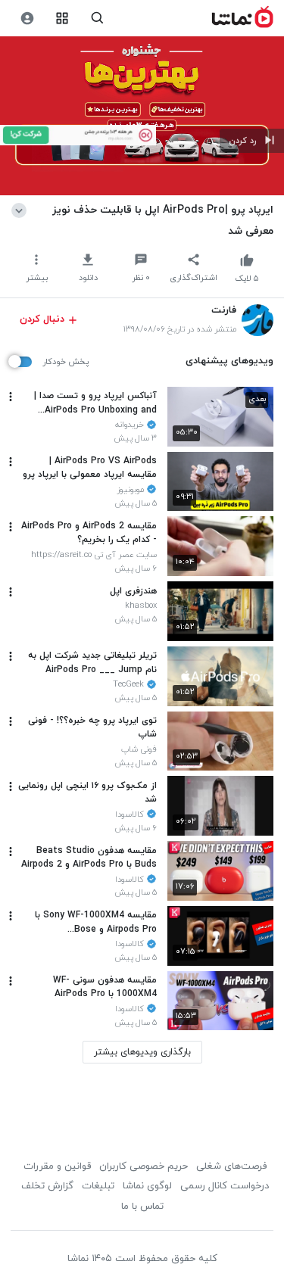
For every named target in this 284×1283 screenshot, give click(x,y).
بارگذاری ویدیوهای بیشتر (142, 1052)
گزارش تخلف (47, 1186)
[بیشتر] (10, 396)
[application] (142, 116)
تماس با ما (142, 1206)
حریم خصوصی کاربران (143, 1166)
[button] (252, 141)
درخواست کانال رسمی (224, 1186)
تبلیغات (98, 1186)
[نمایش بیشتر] (22, 210)
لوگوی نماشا (147, 1186)
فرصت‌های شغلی (231, 1166)
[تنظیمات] (27, 18)
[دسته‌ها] (62, 18)
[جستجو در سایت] (97, 18)
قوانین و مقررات (57, 1166)
